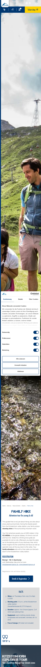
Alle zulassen (20, 359)
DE (30, 3)
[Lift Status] (20, 9)
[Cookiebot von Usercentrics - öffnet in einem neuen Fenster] (30, 294)
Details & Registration (19, 578)
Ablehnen (20, 371)
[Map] (12, 9)
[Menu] (36, 3)
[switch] (36, 338)
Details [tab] (20, 299)
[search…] (20, 3)
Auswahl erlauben (20, 365)
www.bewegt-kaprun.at (27, 564)
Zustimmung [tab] (7, 299)
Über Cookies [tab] (33, 299)
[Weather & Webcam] (4, 9)
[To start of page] (20, 494)
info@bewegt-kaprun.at (10, 564)
